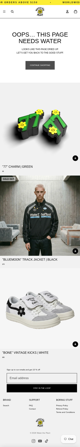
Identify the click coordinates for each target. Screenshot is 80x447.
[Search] (12, 11)
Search (6, 405)
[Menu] (4, 11)
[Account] (67, 11)
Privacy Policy (62, 405)
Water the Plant (43, 433)
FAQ (31, 405)
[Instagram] (33, 441)
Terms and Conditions (65, 412)
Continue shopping (40, 65)
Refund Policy (62, 409)
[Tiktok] (46, 441)
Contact (32, 409)
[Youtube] (40, 441)
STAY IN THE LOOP (42, 388)
